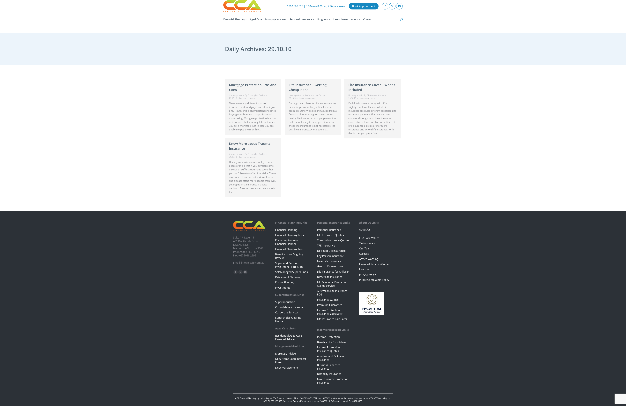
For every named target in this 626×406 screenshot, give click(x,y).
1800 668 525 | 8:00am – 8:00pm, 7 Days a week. (316, 6)
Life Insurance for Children (333, 271)
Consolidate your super (289, 307)
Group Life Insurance (330, 266)
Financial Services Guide (374, 264)
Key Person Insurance (330, 256)
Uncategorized (235, 95)
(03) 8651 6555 (251, 252)
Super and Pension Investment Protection (289, 265)
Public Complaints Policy (374, 280)
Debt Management (286, 367)
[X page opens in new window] (392, 6)
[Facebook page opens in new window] (385, 6)
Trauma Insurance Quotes (333, 240)
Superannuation (285, 302)
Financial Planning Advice (290, 235)
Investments (282, 287)
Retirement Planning (287, 277)
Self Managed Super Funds (291, 272)
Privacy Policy (367, 274)
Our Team (365, 248)
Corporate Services (287, 312)
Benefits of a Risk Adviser (332, 342)
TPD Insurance (326, 245)
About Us (365, 229)
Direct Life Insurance (329, 277)
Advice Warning (368, 259)
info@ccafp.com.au (252, 262)
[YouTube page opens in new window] (399, 6)
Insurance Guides (328, 300)
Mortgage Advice (285, 353)
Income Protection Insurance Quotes (328, 349)
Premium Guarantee (329, 305)
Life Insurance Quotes (330, 235)
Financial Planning (286, 230)
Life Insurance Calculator (332, 319)
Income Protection (328, 337)
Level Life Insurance (329, 261)
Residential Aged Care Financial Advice (288, 337)
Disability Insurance (329, 374)
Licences (364, 269)
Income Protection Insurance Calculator (330, 312)
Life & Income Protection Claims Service (332, 283)
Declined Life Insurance (331, 251)
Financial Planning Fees (289, 249)
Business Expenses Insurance (328, 366)
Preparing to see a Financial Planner (286, 242)
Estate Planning (284, 282)
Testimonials (367, 243)
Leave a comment (247, 98)
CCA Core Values (369, 238)
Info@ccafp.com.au (338, 401)
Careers (364, 253)
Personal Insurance (329, 230)
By (255, 95)
